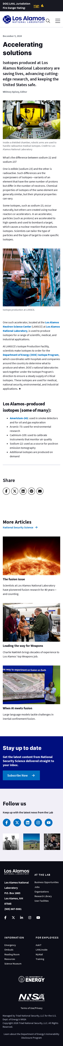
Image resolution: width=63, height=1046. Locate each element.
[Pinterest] (31, 491)
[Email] (39, 491)
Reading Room (12, 954)
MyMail (39, 954)
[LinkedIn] (23, 491)
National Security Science (18, 527)
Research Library (43, 896)
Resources (9, 959)
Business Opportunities (46, 882)
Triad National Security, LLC (30, 1015)
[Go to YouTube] (38, 917)
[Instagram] (38, 822)
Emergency (10, 945)
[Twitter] (14, 491)
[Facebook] (6, 491)
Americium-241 (19, 418)
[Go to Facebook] (5, 917)
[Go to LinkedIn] (21, 917)
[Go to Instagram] (29, 917)
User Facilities (41, 900)
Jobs (37, 887)
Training (40, 959)
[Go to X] (13, 917)
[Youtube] (48, 822)
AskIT (38, 945)
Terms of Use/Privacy (32, 1008)
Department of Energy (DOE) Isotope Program (31, 354)
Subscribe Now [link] (17, 775)
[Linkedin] (27, 822)
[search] (48, 21)
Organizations (41, 891)
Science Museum (13, 963)
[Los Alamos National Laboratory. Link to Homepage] (24, 19)
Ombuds (8, 949)
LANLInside (41, 949)
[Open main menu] (57, 21)
